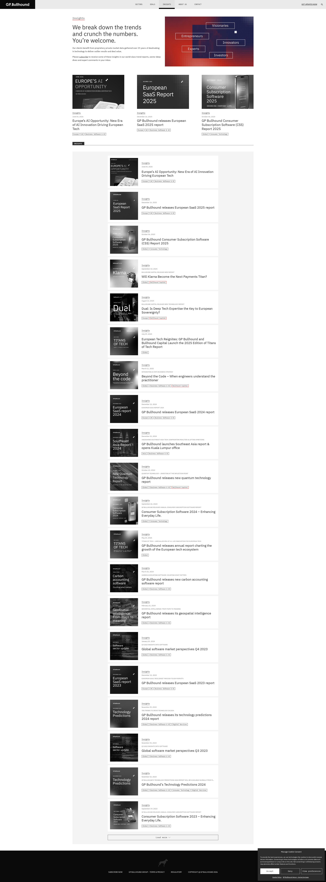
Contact (197, 4)
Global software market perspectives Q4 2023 (175, 649)
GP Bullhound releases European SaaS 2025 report (161, 122)
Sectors (138, 4)
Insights (167, 4)
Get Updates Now (309, 4)
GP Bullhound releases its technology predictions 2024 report (177, 717)
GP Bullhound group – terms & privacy (296, 877)
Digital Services (180, 724)
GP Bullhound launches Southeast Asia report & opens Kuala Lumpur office (175, 446)
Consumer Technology (218, 134)
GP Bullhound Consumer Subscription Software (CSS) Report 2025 (223, 124)
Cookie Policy (277, 877)
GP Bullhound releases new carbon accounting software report (175, 581)
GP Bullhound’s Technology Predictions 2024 (174, 784)
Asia (144, 453)
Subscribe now (115, 872)
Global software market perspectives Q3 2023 (175, 750)
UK (82, 134)
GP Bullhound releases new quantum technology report (176, 480)
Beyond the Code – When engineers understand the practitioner (178, 378)
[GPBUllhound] (17, 4)
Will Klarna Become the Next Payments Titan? (174, 276)
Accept (269, 871)
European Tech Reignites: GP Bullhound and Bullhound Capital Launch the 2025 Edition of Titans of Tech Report (179, 343)
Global (205, 134)
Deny (290, 871)
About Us (183, 4)
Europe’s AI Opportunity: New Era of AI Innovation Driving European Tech (97, 124)
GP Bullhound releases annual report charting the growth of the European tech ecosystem (177, 547)
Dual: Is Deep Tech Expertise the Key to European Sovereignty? (177, 310)
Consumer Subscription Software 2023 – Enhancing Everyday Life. (178, 818)
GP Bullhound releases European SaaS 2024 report (178, 412)
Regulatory (176, 872)
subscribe (83, 56)
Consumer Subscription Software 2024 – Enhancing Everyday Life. (178, 514)
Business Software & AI (95, 134)
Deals (152, 4)
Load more (161, 837)
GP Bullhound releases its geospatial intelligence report (176, 615)
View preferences (311, 871)
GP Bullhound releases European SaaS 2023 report (178, 683)
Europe (76, 134)
